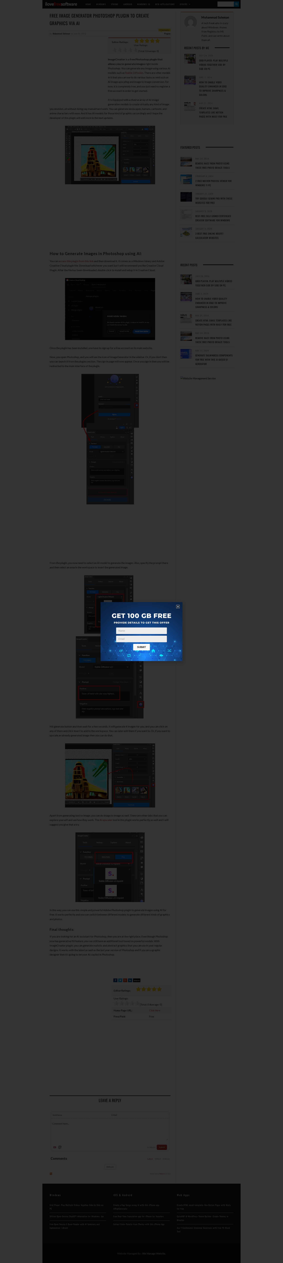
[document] (141, 631)
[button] (178, 606)
